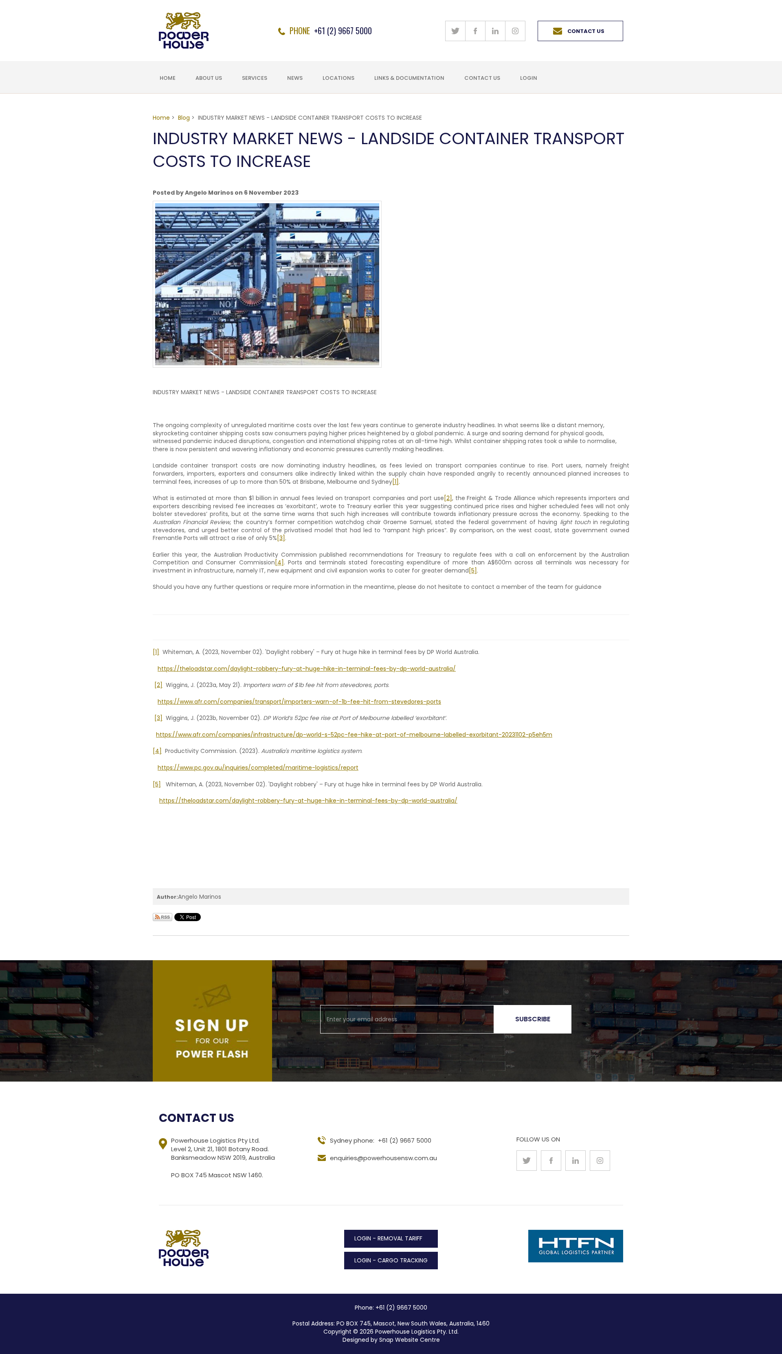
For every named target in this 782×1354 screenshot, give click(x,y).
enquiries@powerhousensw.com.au (383, 1158)
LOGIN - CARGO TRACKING (391, 1260)
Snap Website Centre (409, 1340)
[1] (395, 482)
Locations (338, 78)
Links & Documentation (409, 78)
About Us (209, 78)
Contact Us (585, 31)
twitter (455, 31)
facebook (475, 31)
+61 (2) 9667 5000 (343, 29)
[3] (281, 538)
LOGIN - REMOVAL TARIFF (388, 1238)
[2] (448, 498)
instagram (515, 31)
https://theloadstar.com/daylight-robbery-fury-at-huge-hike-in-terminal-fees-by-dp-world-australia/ (307, 669)
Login (528, 78)
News (295, 78)
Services (254, 78)
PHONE (300, 30)
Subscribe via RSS (162, 917)
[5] (473, 570)
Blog (184, 118)
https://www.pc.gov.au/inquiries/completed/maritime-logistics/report (258, 768)
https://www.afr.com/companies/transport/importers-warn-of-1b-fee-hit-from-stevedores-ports (299, 702)
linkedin (495, 31)
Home (168, 78)
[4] (279, 562)
